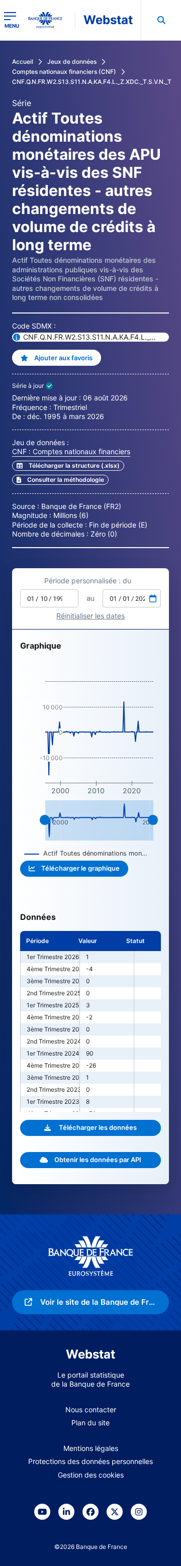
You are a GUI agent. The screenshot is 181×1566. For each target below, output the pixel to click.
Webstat (108, 20)
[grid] (90, 1021)
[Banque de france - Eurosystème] (49, 20)
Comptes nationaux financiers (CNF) (64, 71)
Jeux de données (72, 61)
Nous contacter (90, 1409)
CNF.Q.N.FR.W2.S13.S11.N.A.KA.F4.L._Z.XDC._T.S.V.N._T (91, 81)
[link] (60, 480)
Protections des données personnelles (90, 1461)
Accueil (22, 61)
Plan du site (90, 1422)
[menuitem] (161, 20)
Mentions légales (90, 1448)
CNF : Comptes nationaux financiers (71, 451)
